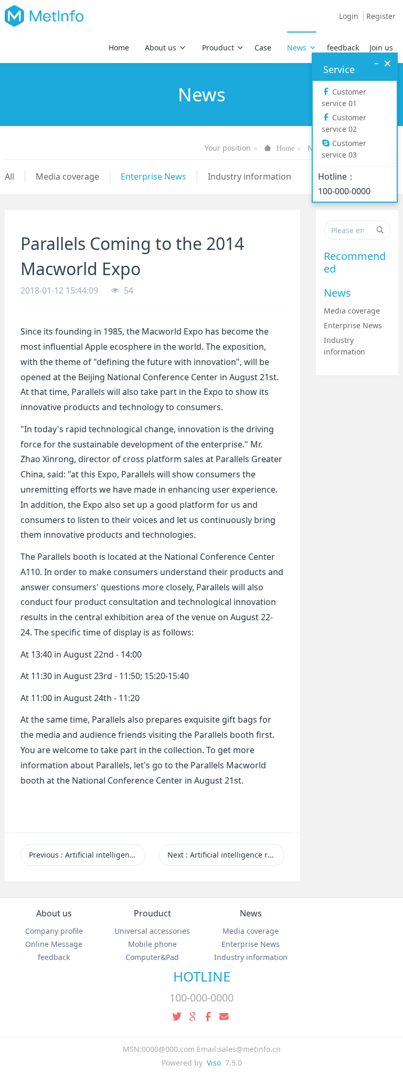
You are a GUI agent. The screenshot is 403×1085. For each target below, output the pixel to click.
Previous (87, 855)
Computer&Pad (152, 957)
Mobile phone (152, 944)
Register (381, 16)
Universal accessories (152, 931)
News (296, 48)
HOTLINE (201, 976)
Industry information (249, 176)
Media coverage (67, 176)
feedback (343, 48)
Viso (214, 1063)
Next (225, 855)
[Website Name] (44, 16)
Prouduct (218, 48)
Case (262, 48)
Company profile (54, 931)
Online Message (53, 944)
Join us (381, 48)
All (9, 176)
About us (160, 48)
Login (348, 16)
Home (119, 48)
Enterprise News (153, 176)
